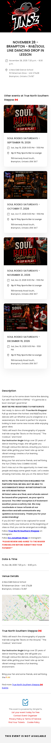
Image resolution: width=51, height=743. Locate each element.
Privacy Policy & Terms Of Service (25, 719)
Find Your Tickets (17, 722)
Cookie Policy (33, 722)
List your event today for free (25, 712)
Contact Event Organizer (25, 715)
